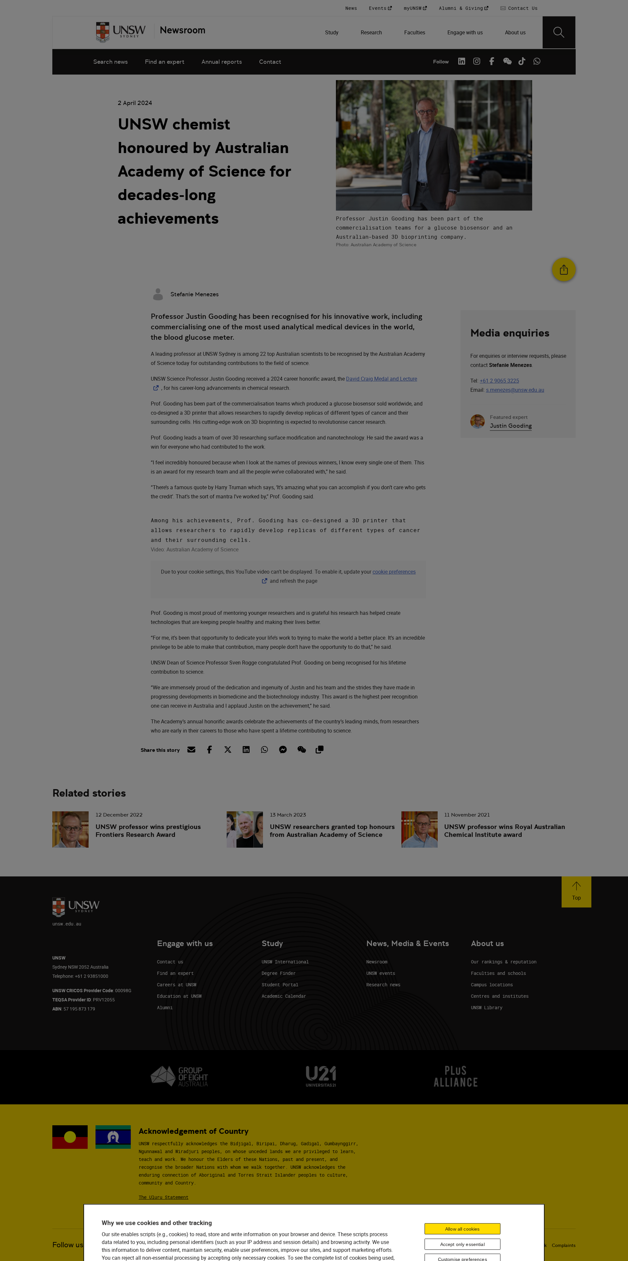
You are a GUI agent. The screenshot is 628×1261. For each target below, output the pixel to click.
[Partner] (179, 32)
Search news (110, 61)
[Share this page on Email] (191, 749)
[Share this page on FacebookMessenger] (282, 749)
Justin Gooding (511, 425)
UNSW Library (486, 1007)
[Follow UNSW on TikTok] (521, 61)
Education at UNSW (179, 996)
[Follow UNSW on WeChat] (506, 61)
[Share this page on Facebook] (209, 749)
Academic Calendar (284, 996)
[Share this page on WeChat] (300, 749)
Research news (383, 984)
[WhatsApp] (536, 61)
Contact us (170, 962)
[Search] (559, 32)
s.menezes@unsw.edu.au (515, 389)
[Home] (121, 32)
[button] (576, 891)
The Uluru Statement (163, 1197)
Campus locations (492, 984)
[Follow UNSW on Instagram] (476, 61)
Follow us (67, 1245)
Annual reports (221, 61)
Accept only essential (462, 1244)
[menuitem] (332, 32)
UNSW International (285, 962)
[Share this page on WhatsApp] (264, 749)
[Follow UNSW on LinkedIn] (461, 61)
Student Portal (280, 984)
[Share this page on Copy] (319, 749)
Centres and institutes (500, 996)
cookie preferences (394, 571)
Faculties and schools (498, 973)
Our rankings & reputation (503, 962)
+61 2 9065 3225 (499, 380)
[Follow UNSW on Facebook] (491, 61)
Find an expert (164, 61)
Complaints (564, 1245)
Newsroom (376, 962)
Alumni (165, 1007)
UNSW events (380, 973)
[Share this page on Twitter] (227, 749)
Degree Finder (279, 973)
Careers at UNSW (176, 984)
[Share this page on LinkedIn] (245, 749)
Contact (270, 61)
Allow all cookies (462, 1228)
